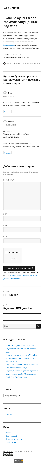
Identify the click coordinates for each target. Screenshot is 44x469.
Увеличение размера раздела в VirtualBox (21, 355)
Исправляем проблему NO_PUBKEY (20, 345)
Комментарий (10, 180)
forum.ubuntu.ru (9, 45)
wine (38, 63)
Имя (5, 214)
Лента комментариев (14, 439)
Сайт (5, 236)
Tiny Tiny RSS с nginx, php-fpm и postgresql (22, 371)
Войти (8, 433)
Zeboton (9, 63)
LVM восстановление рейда (16, 367)
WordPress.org (11, 442)
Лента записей (11, 436)
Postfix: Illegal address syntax (16, 377)
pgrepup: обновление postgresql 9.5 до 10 (21, 358)
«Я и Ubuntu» (11, 8)
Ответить (7, 112)
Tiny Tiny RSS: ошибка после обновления (22, 364)
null (35, 63)
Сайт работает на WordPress (23, 451)
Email (6, 225)
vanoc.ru (9, 414)
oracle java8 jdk (11, 361)
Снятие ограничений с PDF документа (21, 374)
